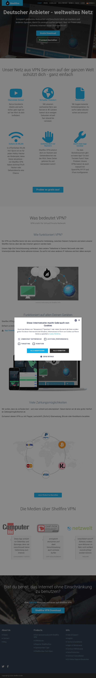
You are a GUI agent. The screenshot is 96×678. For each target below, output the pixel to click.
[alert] (48, 339)
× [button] (79, 320)
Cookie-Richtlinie (55, 334)
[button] (48, 356)
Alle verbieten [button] (59, 351)
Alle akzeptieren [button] (37, 351)
